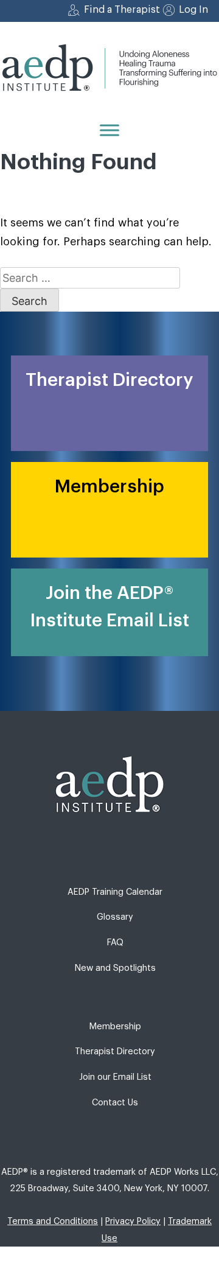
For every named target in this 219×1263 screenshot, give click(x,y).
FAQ (115, 942)
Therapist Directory (115, 1051)
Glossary (115, 917)
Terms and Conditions (52, 1221)
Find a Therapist (122, 10)
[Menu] (109, 130)
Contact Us (115, 1102)
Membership (115, 1026)
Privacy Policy (133, 1221)
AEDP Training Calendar (115, 892)
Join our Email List (115, 1077)
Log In (193, 10)
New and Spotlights (115, 968)
